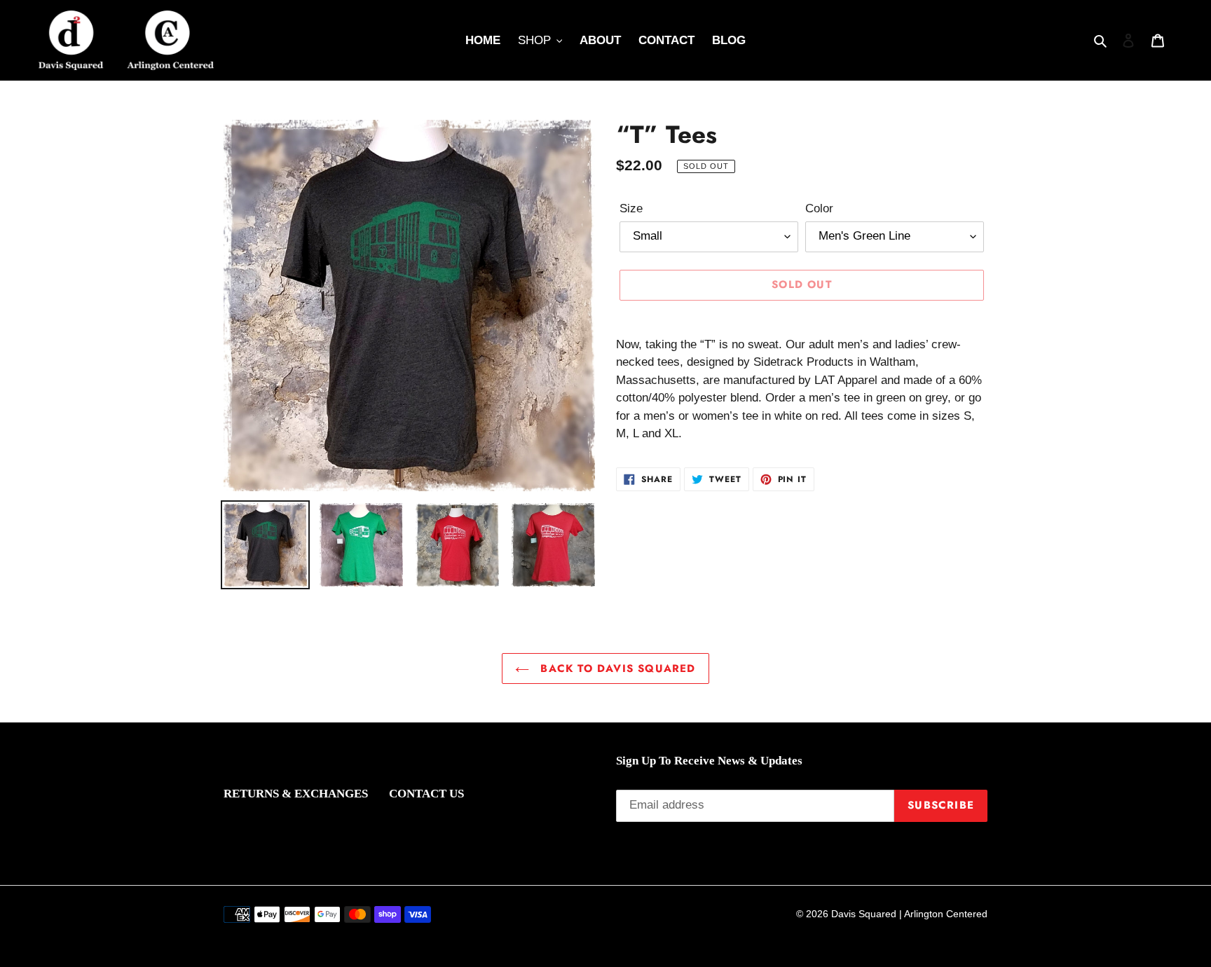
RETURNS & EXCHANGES (296, 793)
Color (819, 208)
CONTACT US (426, 793)
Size (631, 208)
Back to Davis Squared (615, 668)
